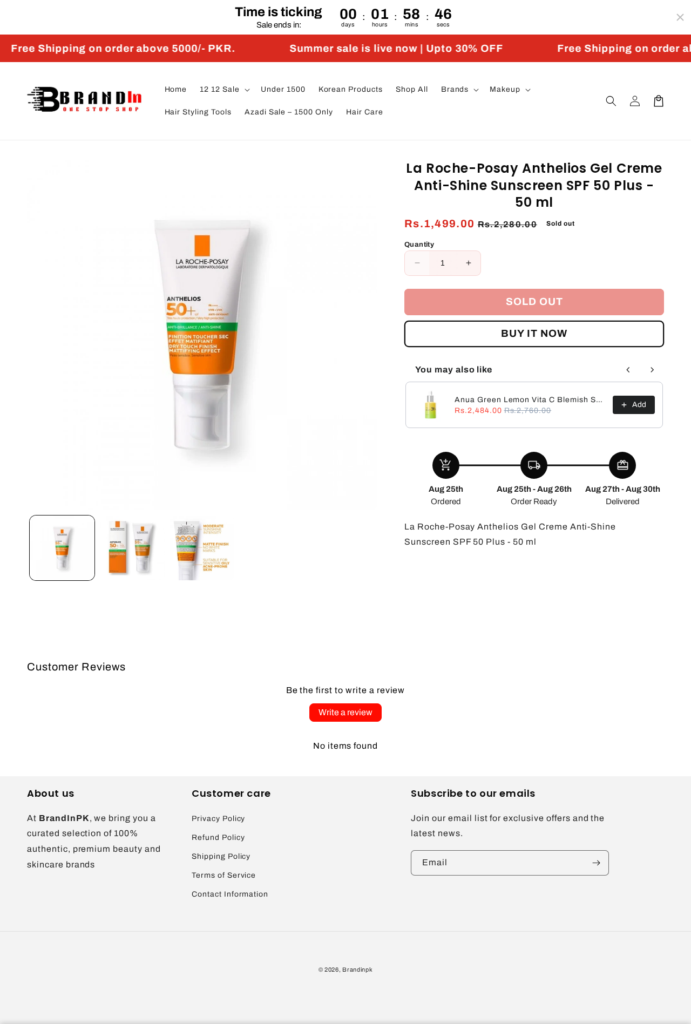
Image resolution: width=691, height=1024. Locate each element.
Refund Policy (218, 837)
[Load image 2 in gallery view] (132, 548)
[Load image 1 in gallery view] (62, 548)
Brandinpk (357, 969)
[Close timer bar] (680, 17)
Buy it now (534, 333)
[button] (223, 89)
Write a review (345, 712)
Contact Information (230, 894)
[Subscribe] (596, 863)
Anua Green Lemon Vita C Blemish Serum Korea (530, 400)
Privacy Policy (218, 819)
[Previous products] (628, 369)
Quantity (419, 244)
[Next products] (652, 369)
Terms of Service (224, 875)
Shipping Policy (221, 856)
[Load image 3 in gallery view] (202, 548)
